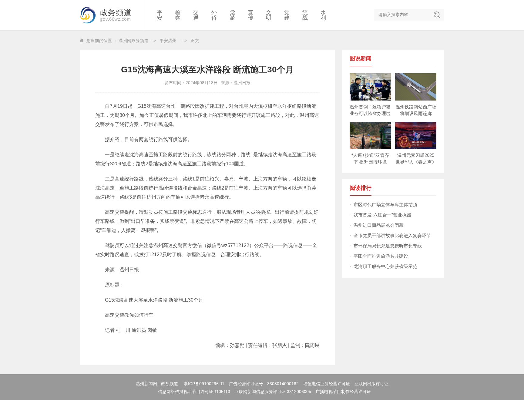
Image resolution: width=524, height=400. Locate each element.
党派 (232, 15)
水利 (323, 15)
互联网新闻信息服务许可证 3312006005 (273, 391)
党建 (287, 15)
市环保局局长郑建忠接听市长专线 (388, 245)
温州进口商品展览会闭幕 (379, 225)
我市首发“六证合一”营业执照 (382, 214)
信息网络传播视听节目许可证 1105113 (194, 391)
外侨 (214, 15)
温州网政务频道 (133, 40)
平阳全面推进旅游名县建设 (381, 256)
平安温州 (168, 40)
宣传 (250, 15)
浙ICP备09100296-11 (204, 383)
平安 (159, 15)
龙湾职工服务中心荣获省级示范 (385, 266)
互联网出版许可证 (371, 383)
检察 (177, 15)
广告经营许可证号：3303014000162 (264, 383)
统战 (305, 15)
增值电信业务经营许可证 (326, 383)
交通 (196, 15)
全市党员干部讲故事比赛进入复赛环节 (392, 235)
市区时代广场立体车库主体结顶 (385, 204)
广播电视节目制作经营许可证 (343, 391)
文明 (268, 15)
